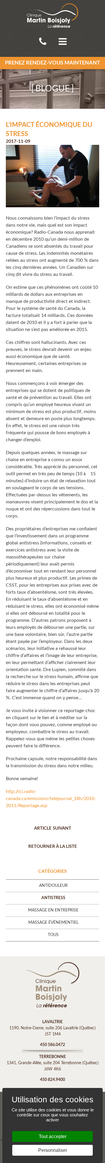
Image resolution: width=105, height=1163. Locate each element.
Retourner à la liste (52, 846)
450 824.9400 (52, 1080)
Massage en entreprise (53, 910)
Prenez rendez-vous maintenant (52, 63)
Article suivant (52, 828)
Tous (53, 935)
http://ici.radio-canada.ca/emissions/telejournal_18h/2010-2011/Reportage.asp (51, 798)
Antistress (53, 898)
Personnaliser (52, 1150)
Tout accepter (52, 1136)
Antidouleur (53, 886)
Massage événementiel (53, 923)
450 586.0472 (52, 1045)
